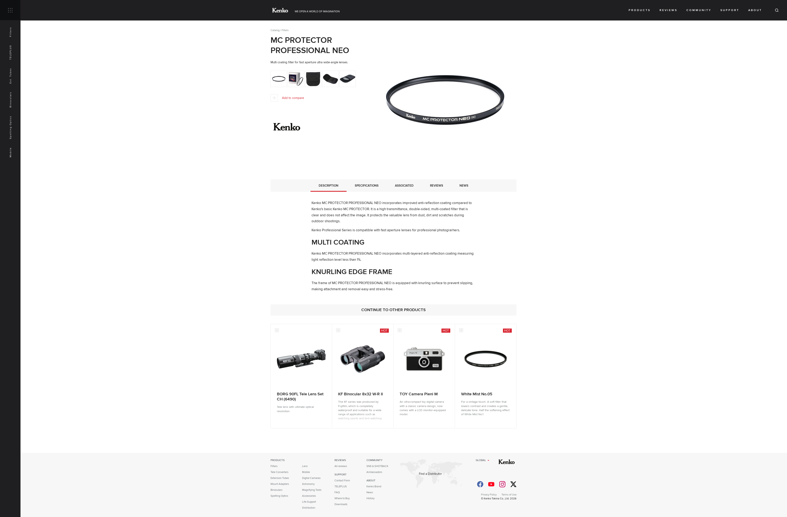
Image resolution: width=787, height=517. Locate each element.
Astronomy (308, 484)
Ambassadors (374, 472)
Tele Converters (279, 472)
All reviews (340, 466)
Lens (305, 466)
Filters (10, 32)
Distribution (308, 507)
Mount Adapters (280, 484)
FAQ (337, 492)
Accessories (309, 496)
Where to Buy (342, 498)
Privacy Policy (489, 494)
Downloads (340, 504)
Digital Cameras (311, 478)
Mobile (10, 152)
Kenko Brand (373, 486)
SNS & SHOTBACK (377, 466)
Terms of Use (509, 494)
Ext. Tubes (10, 76)
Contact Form (342, 480)
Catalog (275, 30)
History (370, 498)
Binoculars (10, 100)
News (369, 492)
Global (481, 460)
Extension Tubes (280, 478)
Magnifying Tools (311, 490)
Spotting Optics (10, 127)
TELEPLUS (10, 52)
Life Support (309, 501)
